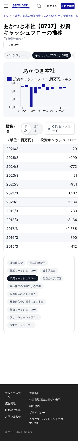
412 (74, 246)
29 (75, 149)
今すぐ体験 (67, 6)
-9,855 (71, 228)
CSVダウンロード (61, 128)
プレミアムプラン (13, 395)
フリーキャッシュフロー (24, 317)
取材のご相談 (13, 410)
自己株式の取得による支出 (25, 286)
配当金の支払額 (52, 278)
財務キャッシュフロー (23, 309)
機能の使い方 (16, 38)
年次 (25, 128)
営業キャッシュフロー (23, 270)
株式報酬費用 (37, 262)
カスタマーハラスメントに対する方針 (46, 421)
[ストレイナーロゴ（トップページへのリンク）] (20, 6)
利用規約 (34, 406)
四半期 (37, 128)
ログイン (52, 6)
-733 (73, 211)
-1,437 (72, 193)
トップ (7, 15)
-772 (73, 166)
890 (73, 237)
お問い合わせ (13, 416)
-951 (73, 184)
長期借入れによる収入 (23, 294)
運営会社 (34, 393)
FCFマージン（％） (21, 325)
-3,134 (72, 220)
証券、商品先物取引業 (28, 15)
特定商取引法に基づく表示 (44, 399)
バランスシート (17, 55)
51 (75, 175)
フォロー (13, 44)
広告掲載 (10, 403)
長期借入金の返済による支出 (27, 301)
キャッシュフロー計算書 (51, 55)
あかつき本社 (52, 15)
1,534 (72, 202)
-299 (73, 157)
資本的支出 (49, 270)
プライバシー (37, 412)
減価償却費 (16, 262)
